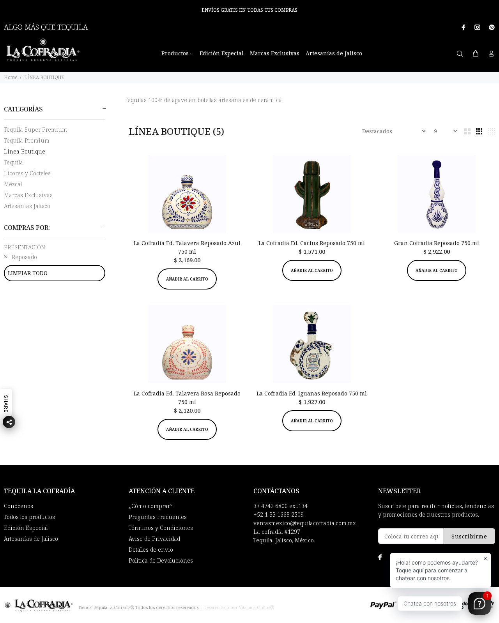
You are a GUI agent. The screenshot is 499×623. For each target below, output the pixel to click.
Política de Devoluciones (161, 560)
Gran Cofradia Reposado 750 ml (436, 243)
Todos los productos (29, 517)
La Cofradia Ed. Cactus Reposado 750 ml (311, 243)
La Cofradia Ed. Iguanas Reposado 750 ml (312, 393)
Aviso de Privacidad (154, 538)
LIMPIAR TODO (28, 273)
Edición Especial (26, 527)
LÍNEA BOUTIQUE (44, 77)
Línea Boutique (24, 151)
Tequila (13, 162)
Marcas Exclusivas (28, 195)
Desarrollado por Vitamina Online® (238, 607)
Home (11, 77)
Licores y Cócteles (27, 173)
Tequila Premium (27, 140)
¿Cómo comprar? (151, 506)
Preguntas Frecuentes (158, 517)
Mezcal (13, 184)
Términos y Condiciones (161, 527)
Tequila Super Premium (35, 129)
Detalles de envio (151, 549)
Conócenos (18, 506)
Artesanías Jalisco (27, 206)
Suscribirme (469, 536)
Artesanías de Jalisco (31, 538)
